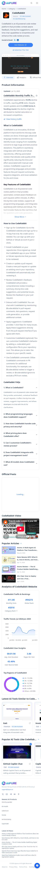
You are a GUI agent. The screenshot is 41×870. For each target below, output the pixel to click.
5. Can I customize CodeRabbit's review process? (17, 444)
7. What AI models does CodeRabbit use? (19, 463)
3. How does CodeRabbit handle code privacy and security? (20, 425)
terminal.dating (6, 819)
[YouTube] (7, 794)
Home (4, 9)
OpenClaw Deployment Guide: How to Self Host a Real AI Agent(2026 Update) (19, 856)
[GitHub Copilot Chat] (17, 753)
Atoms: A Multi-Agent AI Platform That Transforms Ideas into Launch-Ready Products (20, 834)
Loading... (20, 494)
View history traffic (14, 119)
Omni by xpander (7, 802)
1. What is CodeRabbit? (14, 387)
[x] (15, 40)
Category (11, 9)
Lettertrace (5, 811)
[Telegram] (11, 794)
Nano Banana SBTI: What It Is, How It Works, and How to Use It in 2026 (20, 839)
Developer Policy (34, 867)
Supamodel (5, 824)
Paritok (4, 815)
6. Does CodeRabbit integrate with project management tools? (18, 454)
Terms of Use (23, 867)
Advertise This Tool (22, 50)
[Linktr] (18, 794)
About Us (4, 867)
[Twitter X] (3, 794)
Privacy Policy (13, 867)
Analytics (23, 77)
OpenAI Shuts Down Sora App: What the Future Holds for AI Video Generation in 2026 (20, 852)
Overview (9, 77)
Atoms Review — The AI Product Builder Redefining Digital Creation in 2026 (19, 843)
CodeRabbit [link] (21, 9)
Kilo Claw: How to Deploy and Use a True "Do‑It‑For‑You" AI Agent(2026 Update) (19, 847)
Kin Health (5, 806)
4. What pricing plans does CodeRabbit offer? (15, 434)
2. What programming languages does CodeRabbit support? (18, 415)
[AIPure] (9, 3)
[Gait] (17, 712)
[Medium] (15, 794)
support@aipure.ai (7, 789)
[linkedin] (18, 40)
